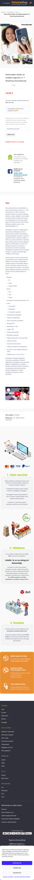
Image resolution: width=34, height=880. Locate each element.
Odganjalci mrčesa (7, 747)
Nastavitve (17, 873)
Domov (3, 12)
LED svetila (4, 738)
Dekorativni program (7, 735)
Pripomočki (10, 12)
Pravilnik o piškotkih (8, 876)
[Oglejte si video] (4, 46)
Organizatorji (5, 744)
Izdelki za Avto (20, 418)
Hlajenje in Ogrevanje (7, 731)
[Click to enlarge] (4, 51)
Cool (17, 12)
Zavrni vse (17, 868)
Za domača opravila (7, 741)
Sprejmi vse (17, 863)
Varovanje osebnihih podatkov (22, 876)
